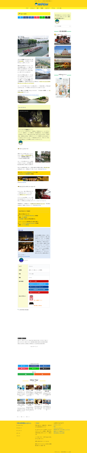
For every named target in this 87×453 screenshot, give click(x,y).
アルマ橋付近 (24, 217)
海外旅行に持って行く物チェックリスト (62, 429)
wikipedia (24, 182)
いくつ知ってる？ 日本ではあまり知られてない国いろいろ (43, 438)
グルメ (47, 340)
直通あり (28, 343)
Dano (30, 95)
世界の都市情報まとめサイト (24, 423)
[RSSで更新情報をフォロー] (42, 374)
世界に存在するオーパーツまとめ (42, 441)
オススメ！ (20, 340)
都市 (44, 343)
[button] (70, 26)
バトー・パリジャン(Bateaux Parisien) (27, 223)
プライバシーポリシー (58, 428)
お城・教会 (31, 340)
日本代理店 (21, 218)
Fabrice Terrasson (25, 95)
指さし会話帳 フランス (38, 300)
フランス (20, 338)
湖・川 (24, 343)
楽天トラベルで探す (33, 281)
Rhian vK (44, 169)
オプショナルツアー (26, 340)
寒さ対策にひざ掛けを (38, 305)
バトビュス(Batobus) (27, 172)
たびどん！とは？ (57, 424)
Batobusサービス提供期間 (24, 173)
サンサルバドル (19, 425)
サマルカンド (19, 427)
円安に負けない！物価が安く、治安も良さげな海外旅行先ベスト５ (43, 426)
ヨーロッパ (24, 338)
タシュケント (19, 430)
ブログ (37, 423)
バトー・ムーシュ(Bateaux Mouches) (26, 215)
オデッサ (18, 433)
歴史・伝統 (20, 343)
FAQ (54, 426)
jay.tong (38, 205)
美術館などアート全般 (34, 343)
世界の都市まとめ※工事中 (59, 432)
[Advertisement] (34, 27)
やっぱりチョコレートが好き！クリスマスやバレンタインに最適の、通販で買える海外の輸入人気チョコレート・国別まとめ (43, 432)
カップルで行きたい (41, 340)
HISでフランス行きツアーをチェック (36, 286)
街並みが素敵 (40, 343)
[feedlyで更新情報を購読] (26, 374)
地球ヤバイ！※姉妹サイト (59, 431)
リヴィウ (18, 435)
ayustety (27, 256)
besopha (33, 95)
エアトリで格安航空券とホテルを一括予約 (37, 289)
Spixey (37, 95)
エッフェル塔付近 (25, 224)
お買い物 (36, 340)
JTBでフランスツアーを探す (35, 292)
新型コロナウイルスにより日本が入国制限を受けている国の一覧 (43, 444)
